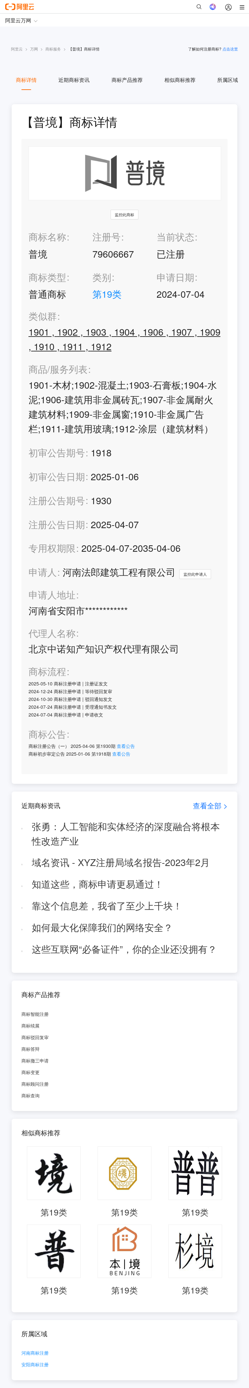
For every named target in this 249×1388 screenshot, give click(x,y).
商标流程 (47, 671)
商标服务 (53, 48)
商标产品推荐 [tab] (127, 79)
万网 (34, 48)
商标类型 (47, 276)
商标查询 (30, 1095)
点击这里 (230, 48)
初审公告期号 (57, 452)
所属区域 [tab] (227, 79)
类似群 (43, 316)
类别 (101, 276)
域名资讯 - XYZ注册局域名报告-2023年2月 (121, 862)
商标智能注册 (35, 1014)
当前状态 (175, 236)
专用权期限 (52, 547)
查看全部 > (210, 805)
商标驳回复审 (35, 1037)
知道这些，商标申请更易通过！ (97, 883)
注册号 (106, 236)
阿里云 (17, 48)
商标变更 (30, 1072)
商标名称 (47, 236)
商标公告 (47, 734)
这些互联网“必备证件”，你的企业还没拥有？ (124, 948)
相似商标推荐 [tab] (180, 79)
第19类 (107, 293)
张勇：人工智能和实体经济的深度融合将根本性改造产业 (126, 833)
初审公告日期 (57, 476)
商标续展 (30, 1025)
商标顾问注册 (35, 1084)
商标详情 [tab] (26, 79)
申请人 (43, 571)
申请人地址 (52, 594)
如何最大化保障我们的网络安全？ (102, 927)
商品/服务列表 (58, 369)
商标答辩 (30, 1049)
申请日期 (175, 276)
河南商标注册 (35, 1353)
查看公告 (126, 746)
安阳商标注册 (35, 1364)
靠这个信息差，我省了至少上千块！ (107, 905)
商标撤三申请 (35, 1060)
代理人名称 (52, 633)
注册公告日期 (57, 524)
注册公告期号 (57, 500)
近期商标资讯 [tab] (73, 79)
